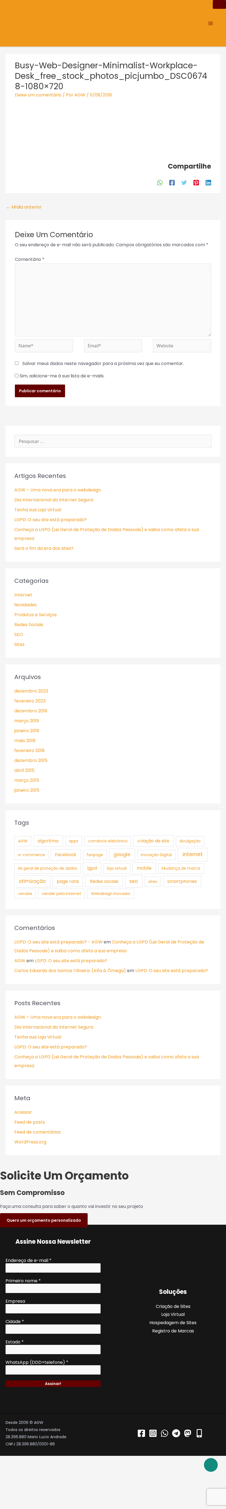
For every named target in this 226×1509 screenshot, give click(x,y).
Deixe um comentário (38, 95)
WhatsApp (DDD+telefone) (37, 1362)
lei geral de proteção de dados (47, 868)
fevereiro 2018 (29, 750)
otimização (32, 881)
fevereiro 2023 (29, 701)
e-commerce (31, 855)
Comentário (29, 259)
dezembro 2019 (30, 711)
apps (73, 841)
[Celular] (199, 1433)
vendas (25, 893)
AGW (23, 841)
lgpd (92, 868)
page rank (68, 881)
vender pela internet (61, 893)
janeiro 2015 (26, 790)
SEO (18, 634)
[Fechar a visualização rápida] (24, 1482)
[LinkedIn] (208, 182)
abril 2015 (24, 770)
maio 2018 (25, 740)
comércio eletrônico (108, 841)
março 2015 (26, 780)
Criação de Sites (173, 1306)
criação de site (153, 841)
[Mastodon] (188, 1433)
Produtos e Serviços (35, 615)
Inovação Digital (156, 855)
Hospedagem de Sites (173, 1322)
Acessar (23, 1112)
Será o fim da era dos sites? (44, 548)
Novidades (25, 605)
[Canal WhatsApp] (164, 1433)
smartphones (182, 881)
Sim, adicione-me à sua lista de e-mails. (61, 376)
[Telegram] (176, 1433)
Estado (15, 1342)
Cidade (15, 1321)
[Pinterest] (196, 182)
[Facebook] (172, 182)
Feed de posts (29, 1122)
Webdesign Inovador (110, 893)
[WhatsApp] (160, 182)
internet (193, 854)
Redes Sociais (28, 624)
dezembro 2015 (30, 760)
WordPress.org (30, 1142)
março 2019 (26, 721)
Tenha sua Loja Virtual (37, 510)
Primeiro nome (23, 1281)
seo (133, 881)
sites (152, 881)
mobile (144, 868)
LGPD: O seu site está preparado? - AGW (58, 942)
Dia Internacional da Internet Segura (53, 500)
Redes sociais (104, 881)
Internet (23, 595)
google (122, 854)
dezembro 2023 (31, 691)
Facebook (65, 854)
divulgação (190, 841)
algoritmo (48, 841)
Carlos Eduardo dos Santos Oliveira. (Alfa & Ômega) (70, 970)
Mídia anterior (24, 207)
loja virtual (117, 868)
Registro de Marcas (173, 1331)
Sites (19, 644)
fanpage (95, 855)
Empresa (15, 1301)
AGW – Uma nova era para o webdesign (57, 490)
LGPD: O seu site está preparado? (50, 519)
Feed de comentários (37, 1132)
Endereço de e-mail (29, 1260)
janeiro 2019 (26, 731)
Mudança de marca (181, 868)
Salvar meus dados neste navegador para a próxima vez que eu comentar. (103, 363)
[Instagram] (153, 1433)
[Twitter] (184, 182)
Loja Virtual (173, 1314)
